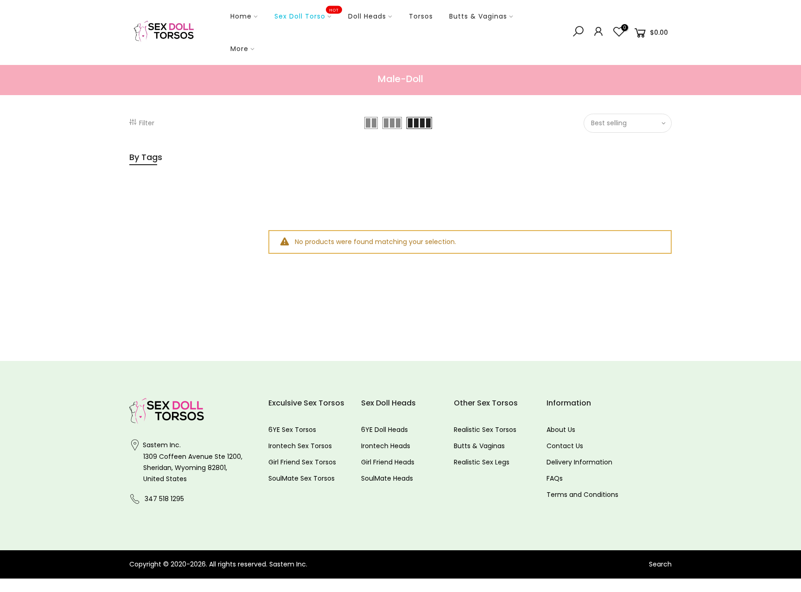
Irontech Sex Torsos (300, 445)
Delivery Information (579, 462)
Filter (146, 123)
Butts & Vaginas (478, 16)
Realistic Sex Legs (481, 462)
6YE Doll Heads (384, 429)
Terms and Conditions (582, 494)
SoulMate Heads (387, 478)
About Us (561, 429)
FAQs (555, 478)
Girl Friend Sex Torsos (302, 462)
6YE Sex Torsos (292, 429)
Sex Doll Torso (306, 14)
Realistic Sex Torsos (485, 429)
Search (660, 564)
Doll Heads (367, 16)
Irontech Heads (385, 445)
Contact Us (565, 445)
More (239, 48)
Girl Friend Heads (387, 462)
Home (241, 16)
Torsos (421, 16)
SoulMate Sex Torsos (301, 478)
